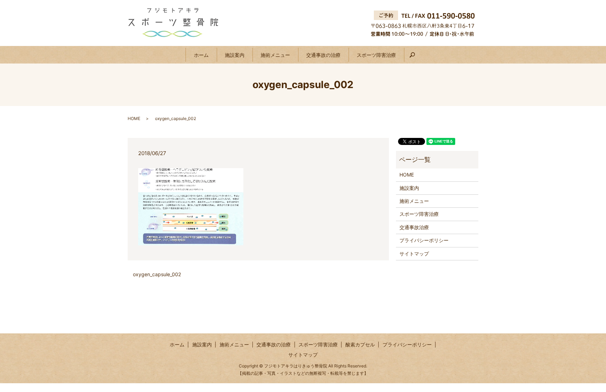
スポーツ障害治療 (376, 55)
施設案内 (234, 55)
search (416, 57)
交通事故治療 (414, 227)
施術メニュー (275, 55)
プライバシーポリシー (424, 240)
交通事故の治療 (323, 55)
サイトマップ (414, 254)
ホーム (201, 55)
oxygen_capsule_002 (157, 274)
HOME (134, 118)
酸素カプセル (360, 344)
